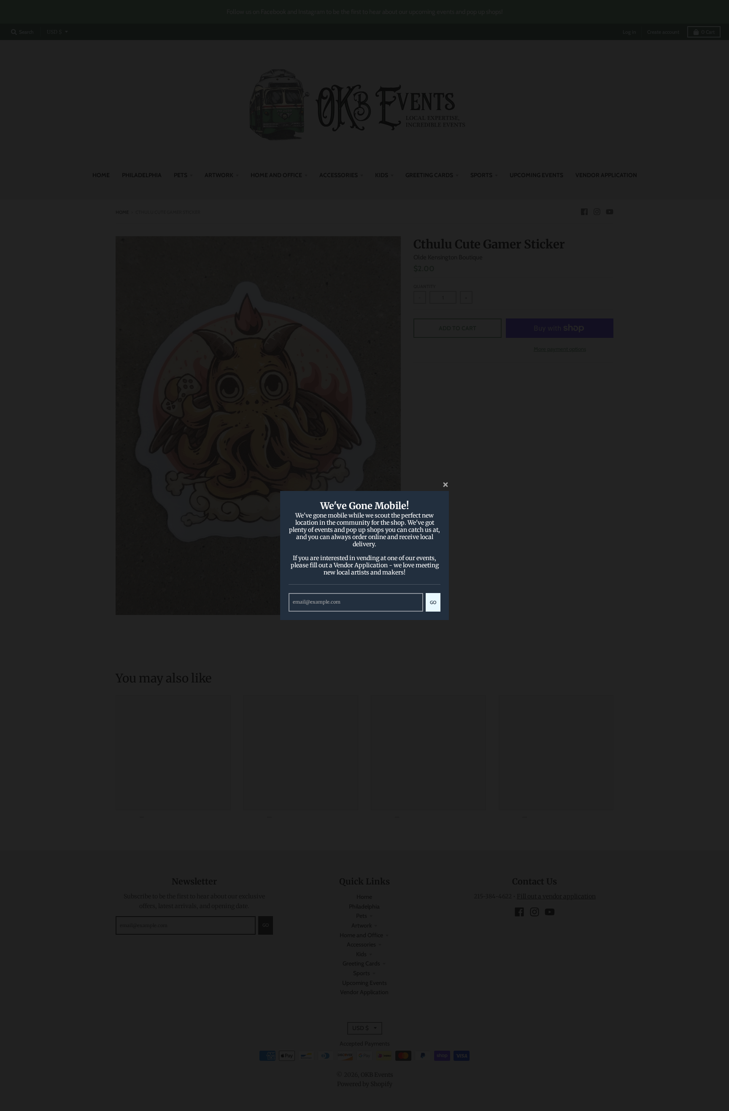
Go (433, 602)
